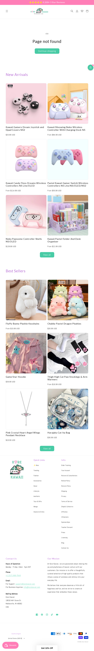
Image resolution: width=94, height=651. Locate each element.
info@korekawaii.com (32, 587)
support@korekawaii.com (25, 584)
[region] (47, 2)
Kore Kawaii (85, 642)
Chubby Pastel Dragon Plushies (64, 323)
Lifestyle (36, 491)
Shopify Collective (67, 507)
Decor (35, 486)
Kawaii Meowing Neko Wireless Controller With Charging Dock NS (66, 128)
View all (47, 254)
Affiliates (64, 512)
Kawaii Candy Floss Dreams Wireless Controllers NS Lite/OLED (26, 184)
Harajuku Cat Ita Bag (58, 432)
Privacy (63, 496)
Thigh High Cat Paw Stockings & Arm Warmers (67, 378)
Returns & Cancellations (69, 476)
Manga (36, 507)
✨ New (36, 465)
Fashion (36, 476)
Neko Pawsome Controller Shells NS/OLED (24, 240)
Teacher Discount (67, 527)
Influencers (65, 517)
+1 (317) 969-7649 (13, 575)
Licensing (64, 538)
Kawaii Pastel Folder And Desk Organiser (64, 240)
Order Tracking (66, 465)
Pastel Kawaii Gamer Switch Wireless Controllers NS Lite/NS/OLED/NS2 (67, 184)
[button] (6, 11)
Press (63, 532)
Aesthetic (37, 496)
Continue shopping (47, 51)
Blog (62, 543)
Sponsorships (65, 522)
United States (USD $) (15, 638)
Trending (36, 470)
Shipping (64, 491)
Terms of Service (66, 501)
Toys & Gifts (38, 501)
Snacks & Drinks (39, 512)
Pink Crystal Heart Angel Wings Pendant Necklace (23, 434)
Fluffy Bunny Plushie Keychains (22, 323)
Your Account (65, 470)
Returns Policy (66, 486)
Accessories (37, 481)
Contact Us (65, 548)
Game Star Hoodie (16, 376)
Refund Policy (65, 481)
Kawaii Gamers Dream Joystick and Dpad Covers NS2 (25, 128)
